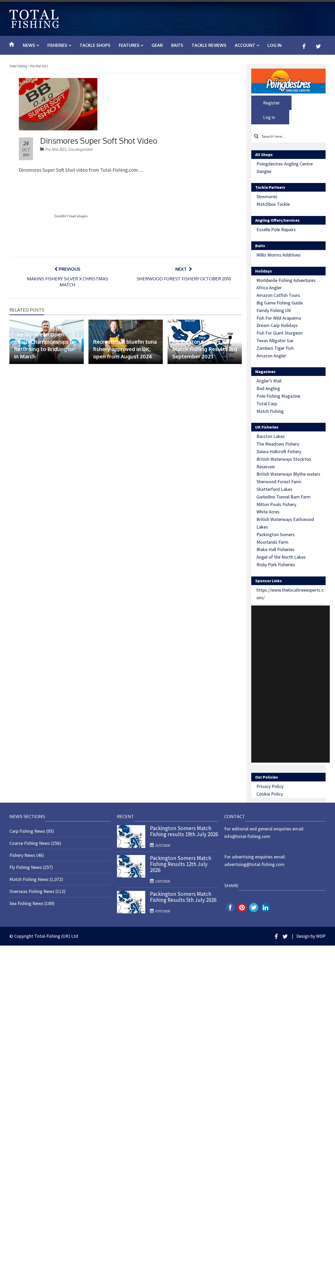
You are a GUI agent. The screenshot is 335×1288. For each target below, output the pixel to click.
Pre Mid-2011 (55, 149)
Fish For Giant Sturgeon (279, 333)
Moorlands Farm (272, 542)
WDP (321, 936)
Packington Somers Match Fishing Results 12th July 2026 (180, 864)
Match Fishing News (29, 879)
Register (271, 103)
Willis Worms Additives (278, 255)
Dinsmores (266, 196)
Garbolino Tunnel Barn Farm (283, 497)
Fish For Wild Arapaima (278, 318)
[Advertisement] (290, 684)
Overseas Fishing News (31, 891)
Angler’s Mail (268, 381)
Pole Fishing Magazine (278, 396)
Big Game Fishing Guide (279, 303)
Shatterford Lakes (274, 489)
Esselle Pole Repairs (276, 229)
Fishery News (22, 855)
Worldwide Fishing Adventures (286, 280)
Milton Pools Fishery (276, 504)
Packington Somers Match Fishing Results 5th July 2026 (183, 896)
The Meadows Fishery (277, 444)
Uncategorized (80, 149)
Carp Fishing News (27, 831)
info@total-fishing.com (247, 836)
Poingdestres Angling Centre (284, 164)
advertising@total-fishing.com (254, 864)
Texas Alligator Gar (275, 340)
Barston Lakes (270, 436)
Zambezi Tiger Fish (275, 348)
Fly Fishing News (25, 867)
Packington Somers (275, 534)
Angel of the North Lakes (281, 557)
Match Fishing (270, 411)
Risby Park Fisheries (275, 565)
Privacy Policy (269, 786)
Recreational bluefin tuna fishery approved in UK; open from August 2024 (125, 349)
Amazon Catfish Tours (278, 295)
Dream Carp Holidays (277, 325)
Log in (274, 45)
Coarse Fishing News (29, 843)
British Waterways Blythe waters (288, 474)
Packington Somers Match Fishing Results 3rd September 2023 (204, 349)
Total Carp (266, 404)
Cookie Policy (269, 794)
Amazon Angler (271, 356)
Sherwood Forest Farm (278, 482)
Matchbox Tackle (273, 204)
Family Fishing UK (273, 310)
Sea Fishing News (26, 903)
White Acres (268, 512)
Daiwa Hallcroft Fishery (278, 451)
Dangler (264, 171)
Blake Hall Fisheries (275, 549)
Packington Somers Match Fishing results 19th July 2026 (184, 831)
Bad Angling (268, 388)
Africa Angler (269, 288)
